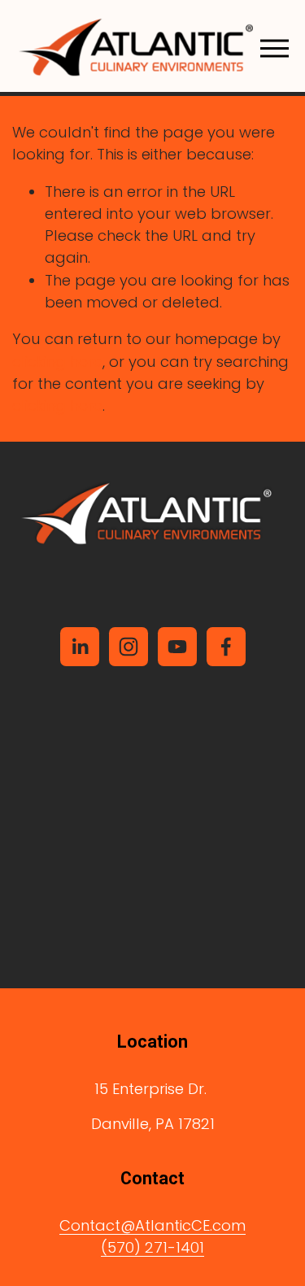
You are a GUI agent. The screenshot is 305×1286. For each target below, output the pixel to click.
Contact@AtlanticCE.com (152, 1225)
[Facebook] (226, 646)
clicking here (57, 361)
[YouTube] (177, 646)
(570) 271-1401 (152, 1247)
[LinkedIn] (79, 646)
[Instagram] (128, 646)
